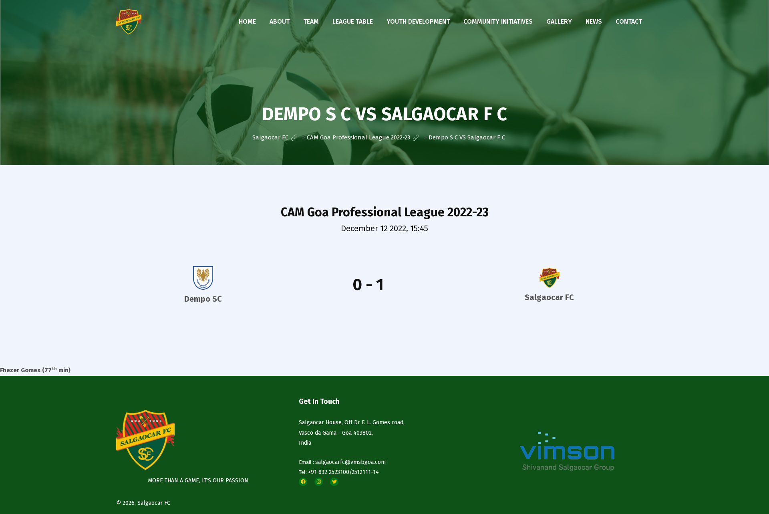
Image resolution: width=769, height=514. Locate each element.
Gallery (559, 21)
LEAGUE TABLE (352, 21)
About (280, 21)
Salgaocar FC (153, 503)
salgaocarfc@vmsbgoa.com (350, 462)
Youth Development (418, 21)
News (594, 21)
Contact (629, 21)
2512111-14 (365, 472)
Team (311, 21)
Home (247, 21)
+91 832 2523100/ (330, 472)
